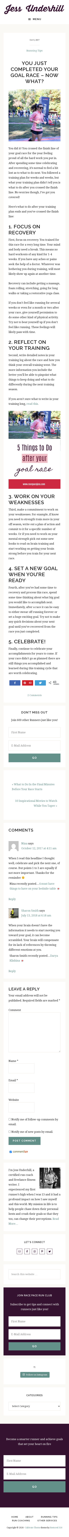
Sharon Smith (30, 910)
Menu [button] (37, 19)
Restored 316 (56, 1527)
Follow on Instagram (36, 1374)
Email (13, 1080)
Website (14, 1100)
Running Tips (34, 50)
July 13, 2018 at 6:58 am (36, 915)
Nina (24, 843)
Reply (12, 899)
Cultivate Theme (32, 1527)
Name (13, 1061)
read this (32, 403)
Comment (15, 1010)
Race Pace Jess (35, 9)
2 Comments (34, 695)
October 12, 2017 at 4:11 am (38, 848)
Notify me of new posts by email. (32, 1131)
